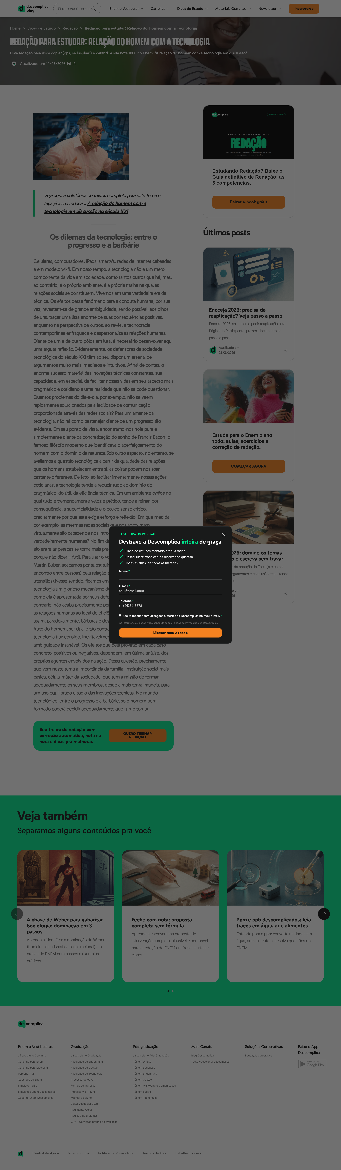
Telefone (126, 601)
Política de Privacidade (185, 622)
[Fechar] (224, 534)
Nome (124, 571)
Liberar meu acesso (170, 633)
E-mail (124, 586)
